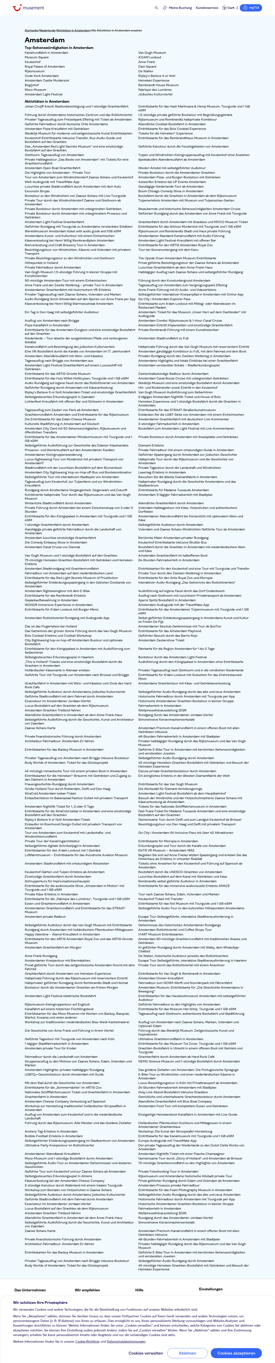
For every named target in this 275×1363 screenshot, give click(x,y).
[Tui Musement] (31, 7)
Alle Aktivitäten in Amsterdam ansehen (116, 30)
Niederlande (47, 30)
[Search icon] (156, 7)
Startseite (31, 30)
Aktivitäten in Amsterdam (73, 30)
